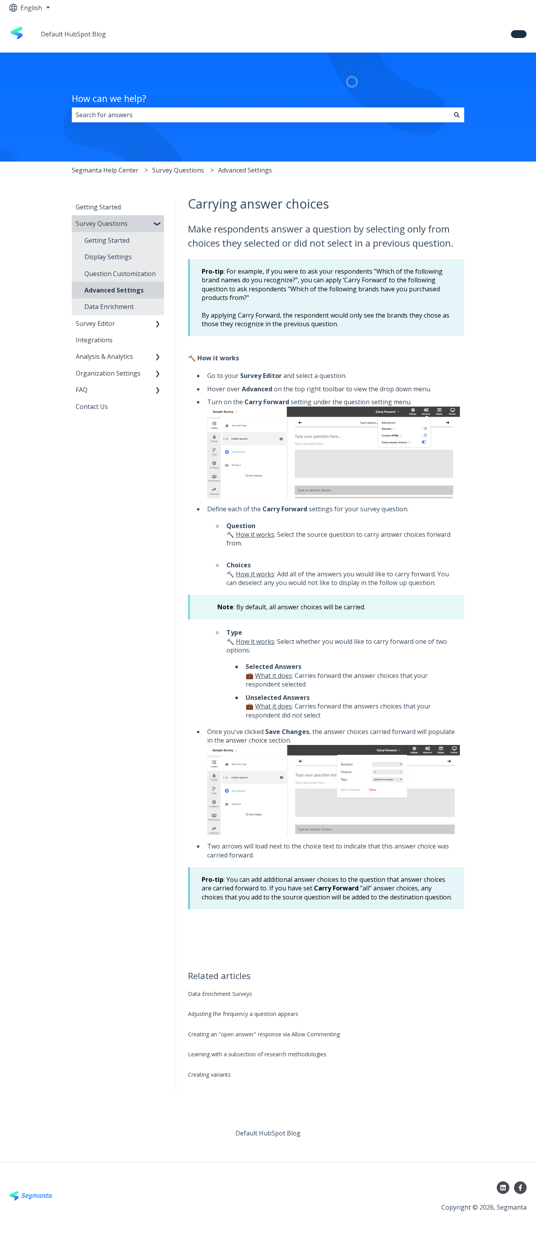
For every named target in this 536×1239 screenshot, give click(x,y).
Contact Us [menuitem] (92, 406)
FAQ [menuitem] (82, 389)
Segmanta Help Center (105, 170)
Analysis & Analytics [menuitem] (104, 356)
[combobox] (260, 114)
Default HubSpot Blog (73, 34)
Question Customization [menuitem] (120, 273)
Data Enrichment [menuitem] (109, 306)
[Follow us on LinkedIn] (503, 1187)
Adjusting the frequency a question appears (243, 1013)
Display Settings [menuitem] (108, 257)
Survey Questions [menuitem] (102, 223)
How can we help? (109, 98)
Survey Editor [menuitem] (95, 323)
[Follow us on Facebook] (520, 1187)
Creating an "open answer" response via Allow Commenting (264, 1034)
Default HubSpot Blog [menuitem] (268, 1133)
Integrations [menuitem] (94, 340)
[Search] (456, 114)
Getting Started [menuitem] (98, 207)
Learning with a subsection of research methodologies (257, 1054)
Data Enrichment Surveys (220, 993)
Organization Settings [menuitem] (108, 373)
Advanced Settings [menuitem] (114, 290)
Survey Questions (178, 170)
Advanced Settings (245, 170)
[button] (157, 224)
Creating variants (209, 1074)
